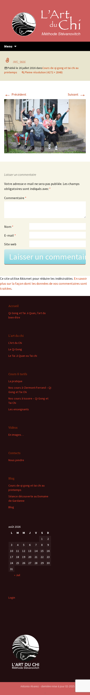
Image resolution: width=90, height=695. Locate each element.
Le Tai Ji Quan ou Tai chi (22, 356)
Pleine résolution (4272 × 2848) (44, 72)
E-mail (10, 235)
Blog (11, 507)
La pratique (15, 381)
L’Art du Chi (15, 343)
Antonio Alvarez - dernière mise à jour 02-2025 (48, 686)
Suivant (77, 94)
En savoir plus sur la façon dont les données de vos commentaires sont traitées (43, 283)
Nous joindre (16, 460)
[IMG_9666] (45, 126)
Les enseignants (18, 409)
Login (11, 597)
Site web (10, 244)
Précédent (15, 94)
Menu (8, 46)
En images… (16, 435)
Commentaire (15, 198)
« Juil (17, 575)
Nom (8, 227)
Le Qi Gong (15, 349)
